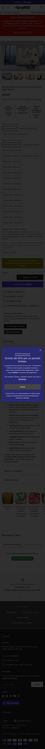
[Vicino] (40, 350)
